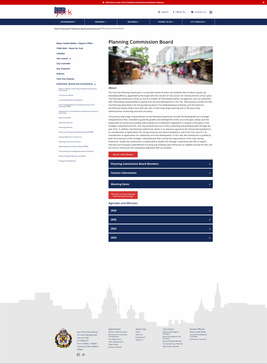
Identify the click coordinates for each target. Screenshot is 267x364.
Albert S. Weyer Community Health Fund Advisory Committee (78, 90)
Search (165, 12)
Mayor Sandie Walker (198, 332)
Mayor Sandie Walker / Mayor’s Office (74, 43)
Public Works (113, 344)
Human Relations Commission (70, 137)
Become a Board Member (123, 154)
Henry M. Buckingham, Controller (198, 335)
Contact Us (200, 12)
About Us (139, 334)
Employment (140, 337)
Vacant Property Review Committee (72, 156)
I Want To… (181, 12)
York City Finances (65, 78)
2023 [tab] (113, 237)
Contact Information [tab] (124, 172)
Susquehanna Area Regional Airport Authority (76, 151)
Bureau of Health (115, 347)
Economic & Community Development (117, 335)
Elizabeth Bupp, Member (172, 341)
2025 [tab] (113, 219)
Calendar (60, 53)
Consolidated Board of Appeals (71, 100)
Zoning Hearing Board (67, 161)
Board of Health (65, 118)
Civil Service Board (66, 95)
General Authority (65, 122)
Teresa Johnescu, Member (173, 344)
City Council (62, 58)
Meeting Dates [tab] (120, 184)
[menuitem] (68, 22)
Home (56, 28)
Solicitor (60, 73)
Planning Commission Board (70, 141)
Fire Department (114, 339)
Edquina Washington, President (171, 333)
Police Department (115, 342)
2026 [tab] (113, 210)
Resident (100, 21)
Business (133, 21)
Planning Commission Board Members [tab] (135, 163)
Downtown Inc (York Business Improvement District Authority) (78, 112)
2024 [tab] (113, 228)
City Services (198, 21)
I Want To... (140, 340)
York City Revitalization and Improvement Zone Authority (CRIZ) (77, 106)
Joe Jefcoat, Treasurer (198, 339)
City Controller (63, 63)
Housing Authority (66, 127)
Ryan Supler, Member (171, 346)
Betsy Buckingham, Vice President (172, 337)
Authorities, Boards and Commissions (86, 28)
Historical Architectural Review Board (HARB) (76, 132)
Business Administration (117, 332)
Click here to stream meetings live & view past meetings (123, 195)
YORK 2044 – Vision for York (69, 48)
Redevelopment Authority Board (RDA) (73, 146)
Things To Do (165, 21)
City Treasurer (63, 68)
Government (67, 21)
